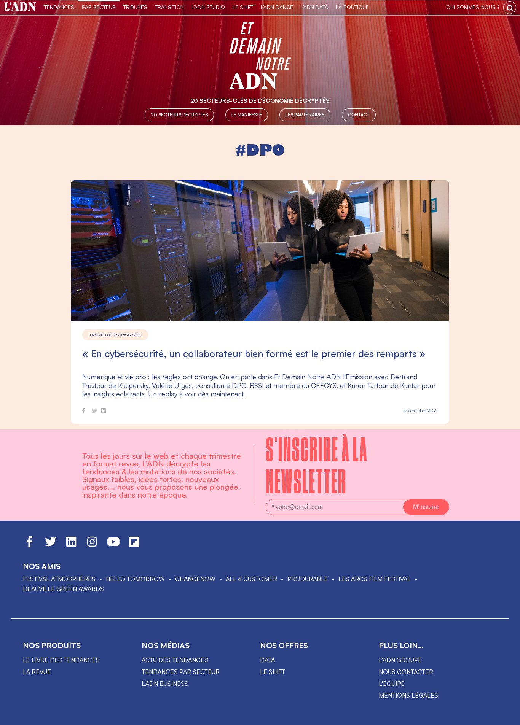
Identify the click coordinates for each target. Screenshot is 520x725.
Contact (359, 115)
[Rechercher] (509, 7)
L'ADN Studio (208, 7)
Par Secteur (99, 7)
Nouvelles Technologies (115, 334)
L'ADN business (165, 683)
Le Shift (243, 7)
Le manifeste (246, 115)
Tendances (59, 7)
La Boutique (352, 7)
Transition (169, 7)
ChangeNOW (195, 579)
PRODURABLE (307, 579)
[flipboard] (134, 545)
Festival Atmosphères (59, 579)
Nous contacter (406, 672)
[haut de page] (506, 715)
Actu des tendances (175, 660)
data (267, 660)
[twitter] (94, 412)
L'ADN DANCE (277, 7)
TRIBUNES (135, 7)
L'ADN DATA (314, 7)
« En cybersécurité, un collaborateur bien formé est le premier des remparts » (253, 353)
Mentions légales (408, 695)
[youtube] (113, 545)
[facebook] (83, 412)
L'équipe (392, 683)
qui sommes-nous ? (472, 7)
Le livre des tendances (61, 660)
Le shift (272, 672)
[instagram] (92, 545)
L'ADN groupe (400, 660)
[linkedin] (103, 412)
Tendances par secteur (181, 672)
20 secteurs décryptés (179, 115)
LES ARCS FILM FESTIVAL (374, 579)
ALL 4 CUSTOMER (251, 579)
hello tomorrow (135, 579)
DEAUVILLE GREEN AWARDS (63, 589)
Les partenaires (305, 115)
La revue (37, 672)
